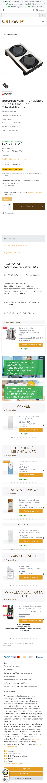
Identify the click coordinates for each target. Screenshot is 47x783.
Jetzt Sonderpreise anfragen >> (15, 159)
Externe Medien (13, 753)
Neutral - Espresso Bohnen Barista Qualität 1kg (29, 418)
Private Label (9, 676)
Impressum (35, 739)
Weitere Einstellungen (13, 764)
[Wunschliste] (33, 10)
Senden (7, 199)
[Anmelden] (3, 10)
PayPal (10, 759)
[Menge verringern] (9, 208)
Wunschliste (9, 213)
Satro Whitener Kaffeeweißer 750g (30, 463)
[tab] (23, 238)
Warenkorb (8, 670)
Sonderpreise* (36, 7)
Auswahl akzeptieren (23, 778)
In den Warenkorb (28, 206)
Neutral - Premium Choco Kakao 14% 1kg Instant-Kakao (30, 531)
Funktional (12, 761)
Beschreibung (9, 238)
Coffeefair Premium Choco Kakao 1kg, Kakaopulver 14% (29, 501)
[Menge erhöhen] (9, 204)
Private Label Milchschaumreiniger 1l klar (29, 568)
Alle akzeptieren (23, 769)
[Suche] (43, 15)
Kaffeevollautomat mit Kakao (16, 683)
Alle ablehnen (23, 773)
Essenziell (11, 751)
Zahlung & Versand (12, 666)
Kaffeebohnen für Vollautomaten (17, 680)
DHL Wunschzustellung (17, 756)
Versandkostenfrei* (12, 165)
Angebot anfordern (12, 253)
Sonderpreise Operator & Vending (18, 673)
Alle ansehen (10, 410)
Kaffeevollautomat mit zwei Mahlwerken (21, 686)
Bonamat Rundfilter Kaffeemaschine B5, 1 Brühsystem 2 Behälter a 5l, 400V (29, 331)
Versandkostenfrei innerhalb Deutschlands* (26, 4)
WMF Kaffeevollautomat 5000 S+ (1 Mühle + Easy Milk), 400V (30, 607)
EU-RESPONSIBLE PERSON (15, 246)
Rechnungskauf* (17, 7)
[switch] (5, 779)
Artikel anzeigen (31, 430)
